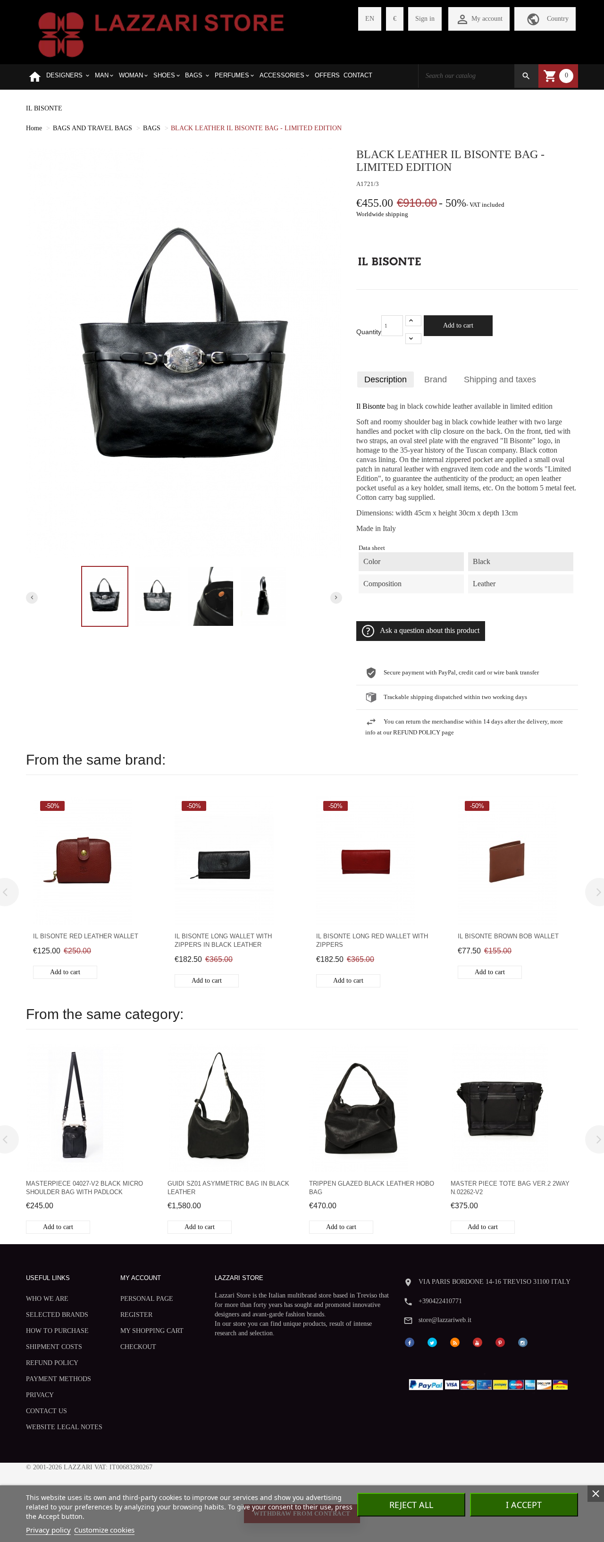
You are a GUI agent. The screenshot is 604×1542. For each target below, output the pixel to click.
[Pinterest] (500, 1341)
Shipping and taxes (500, 379)
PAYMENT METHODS (58, 1378)
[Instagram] (523, 1341)
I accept (524, 1504)
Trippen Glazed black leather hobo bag (371, 1188)
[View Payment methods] (490, 1382)
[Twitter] (432, 1341)
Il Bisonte (370, 406)
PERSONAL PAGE (146, 1298)
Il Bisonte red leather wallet (85, 936)
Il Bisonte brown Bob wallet (508, 936)
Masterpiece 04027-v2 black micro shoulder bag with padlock (84, 1188)
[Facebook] (409, 1341)
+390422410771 (440, 1301)
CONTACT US (46, 1411)
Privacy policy (48, 1529)
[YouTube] (477, 1341)
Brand (435, 379)
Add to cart (458, 325)
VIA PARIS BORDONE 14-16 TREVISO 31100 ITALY (494, 1281)
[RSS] (455, 1341)
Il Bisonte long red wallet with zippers (372, 940)
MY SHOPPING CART (152, 1330)
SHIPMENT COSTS (54, 1346)
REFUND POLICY (52, 1362)
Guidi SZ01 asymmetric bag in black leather (228, 1188)
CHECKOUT (138, 1346)
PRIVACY (40, 1395)
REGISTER (136, 1314)
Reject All (411, 1504)
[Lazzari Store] (161, 33)
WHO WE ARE (47, 1298)
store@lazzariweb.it (445, 1319)
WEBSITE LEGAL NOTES (64, 1427)
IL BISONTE (44, 108)
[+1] (413, 320)
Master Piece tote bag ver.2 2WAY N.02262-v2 (510, 1188)
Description (385, 379)
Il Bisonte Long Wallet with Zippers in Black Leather (223, 940)
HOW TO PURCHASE (57, 1330)
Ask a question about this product (429, 630)
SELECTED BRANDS (57, 1314)
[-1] (413, 338)
